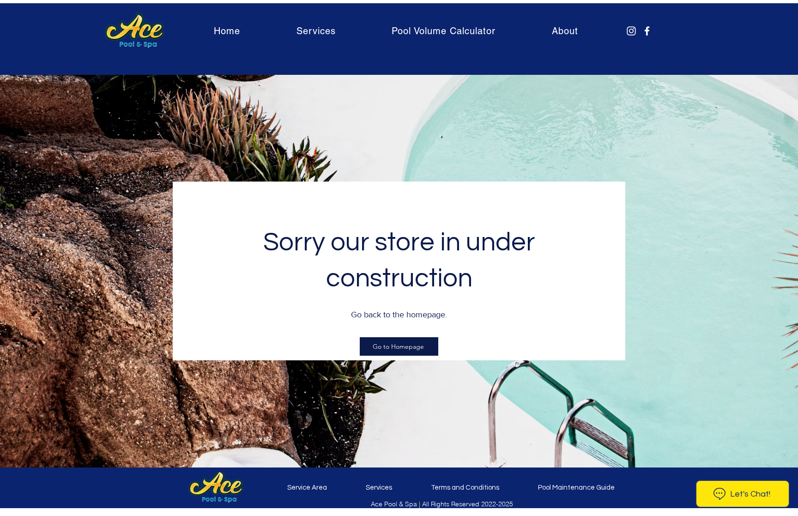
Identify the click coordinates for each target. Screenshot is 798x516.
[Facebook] (647, 31)
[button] (316, 31)
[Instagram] (631, 31)
